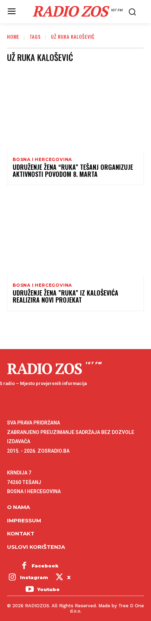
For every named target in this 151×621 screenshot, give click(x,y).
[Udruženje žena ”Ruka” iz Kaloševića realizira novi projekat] (75, 235)
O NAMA (18, 507)
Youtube (48, 589)
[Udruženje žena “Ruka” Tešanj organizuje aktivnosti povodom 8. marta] (75, 109)
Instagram (34, 577)
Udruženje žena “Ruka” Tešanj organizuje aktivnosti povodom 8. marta (73, 170)
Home (13, 36)
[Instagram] (12, 578)
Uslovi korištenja (36, 547)
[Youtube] (29, 590)
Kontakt (20, 533)
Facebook (45, 566)
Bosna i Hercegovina (42, 159)
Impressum (24, 520)
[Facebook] (24, 566)
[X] (59, 578)
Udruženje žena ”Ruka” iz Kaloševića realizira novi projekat (65, 296)
